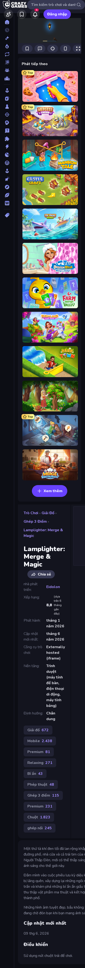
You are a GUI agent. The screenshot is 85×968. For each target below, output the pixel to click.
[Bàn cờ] (7, 107)
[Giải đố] (7, 139)
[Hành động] (7, 147)
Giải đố (48, 513)
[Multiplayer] (7, 70)
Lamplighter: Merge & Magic (43, 532)
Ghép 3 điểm (35, 521)
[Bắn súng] (7, 115)
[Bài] (7, 98)
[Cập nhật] (7, 54)
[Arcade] (7, 90)
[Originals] (7, 62)
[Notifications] (35, 14)
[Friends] (8, 14)
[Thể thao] (7, 195)
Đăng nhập (57, 14)
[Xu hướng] (7, 46)
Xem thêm (53, 491)
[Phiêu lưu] (7, 187)
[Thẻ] (7, 215)
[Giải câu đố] (7, 131)
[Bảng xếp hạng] (7, 78)
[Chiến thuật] (7, 123)
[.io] (7, 155)
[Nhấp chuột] (7, 179)
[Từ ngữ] (7, 203)
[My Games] (21, 14)
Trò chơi (31, 513)
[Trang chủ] (7, 22)
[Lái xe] (7, 163)
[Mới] (7, 38)
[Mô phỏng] (7, 171)
